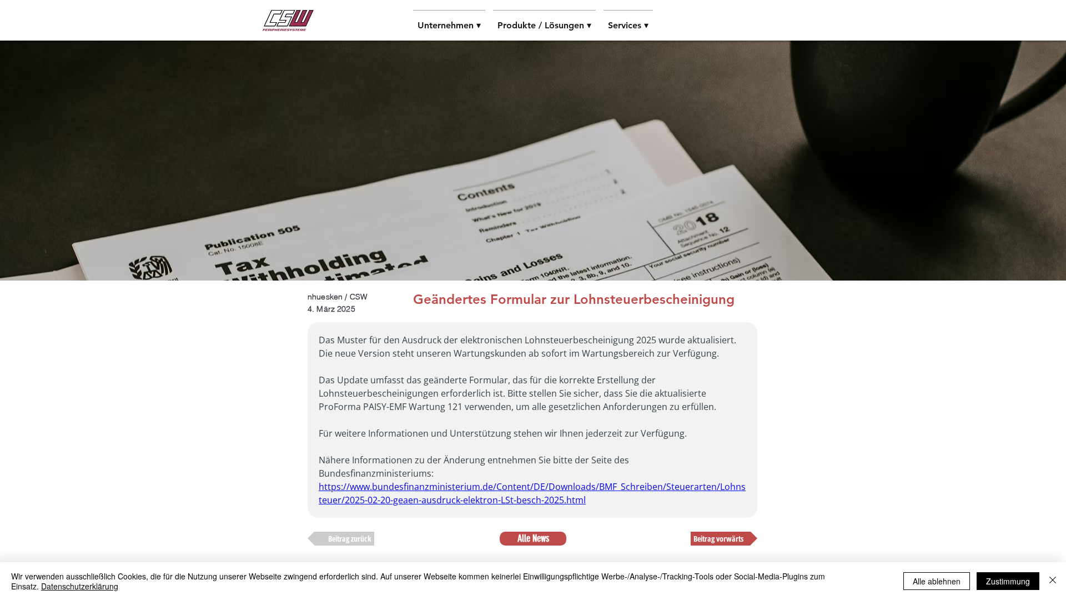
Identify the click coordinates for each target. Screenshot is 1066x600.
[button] (449, 20)
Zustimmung (1008, 581)
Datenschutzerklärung (79, 586)
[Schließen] (1052, 581)
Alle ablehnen (937, 581)
